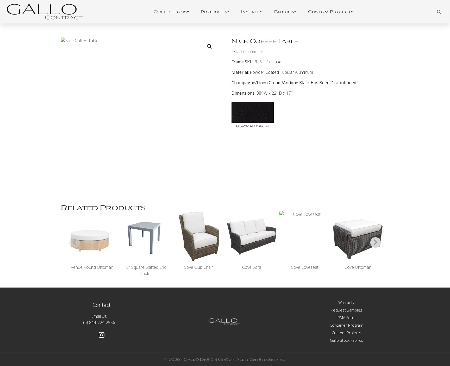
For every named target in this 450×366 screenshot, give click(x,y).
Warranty (346, 302)
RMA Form (346, 317)
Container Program (346, 325)
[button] (209, 46)
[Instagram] (101, 334)
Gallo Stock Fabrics (346, 340)
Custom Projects (346, 332)
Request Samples (346, 310)
